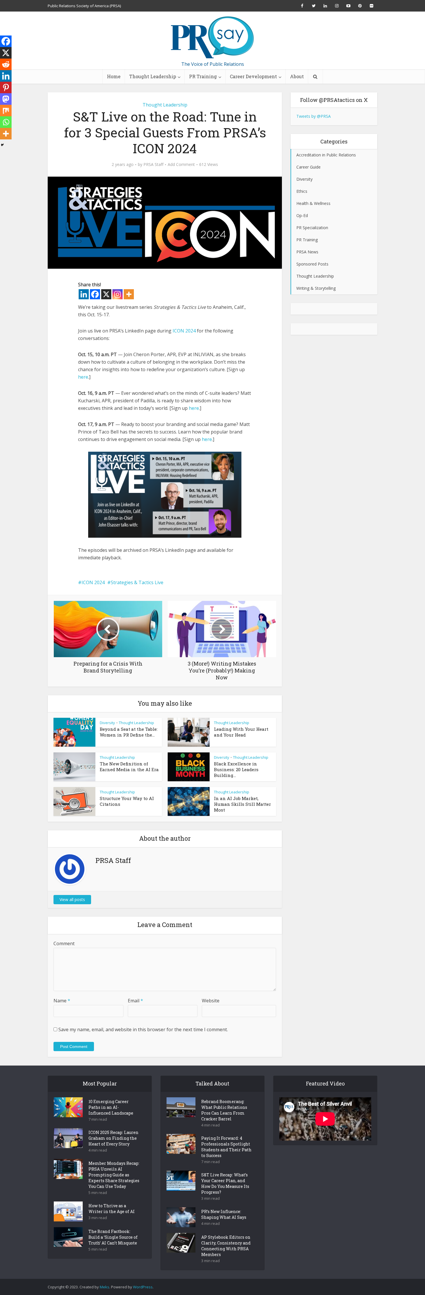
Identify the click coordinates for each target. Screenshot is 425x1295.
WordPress (143, 1287)
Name (61, 1000)
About (297, 76)
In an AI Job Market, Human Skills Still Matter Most (242, 804)
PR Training (203, 76)
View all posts (72, 899)
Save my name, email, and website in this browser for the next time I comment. (143, 1029)
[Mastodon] (6, 99)
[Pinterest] (6, 87)
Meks (104, 1287)
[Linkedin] (84, 294)
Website (210, 1000)
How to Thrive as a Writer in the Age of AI (111, 1208)
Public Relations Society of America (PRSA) (84, 5)
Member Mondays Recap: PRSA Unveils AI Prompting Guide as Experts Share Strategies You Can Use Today (113, 1175)
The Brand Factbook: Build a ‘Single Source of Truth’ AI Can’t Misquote (113, 1237)
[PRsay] (212, 37)
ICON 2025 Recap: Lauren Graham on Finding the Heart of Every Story (113, 1138)
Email (135, 1000)
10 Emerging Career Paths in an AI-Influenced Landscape (110, 1107)
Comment (64, 943)
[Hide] (2, 145)
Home (114, 76)
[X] (106, 294)
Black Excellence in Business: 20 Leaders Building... (236, 769)
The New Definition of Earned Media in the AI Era (129, 766)
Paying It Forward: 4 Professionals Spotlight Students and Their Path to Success (226, 1146)
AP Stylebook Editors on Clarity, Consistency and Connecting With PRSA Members (226, 1245)
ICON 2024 (184, 331)
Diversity (107, 722)
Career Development (253, 76)
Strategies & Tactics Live (137, 582)
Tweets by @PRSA (313, 116)
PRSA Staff (153, 164)
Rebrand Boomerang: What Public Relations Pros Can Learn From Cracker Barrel (224, 1110)
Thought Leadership (152, 76)
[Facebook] (95, 294)
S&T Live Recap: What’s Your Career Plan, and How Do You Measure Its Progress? (225, 1183)
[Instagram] (117, 294)
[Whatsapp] (6, 122)
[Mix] (6, 110)
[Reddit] (6, 64)
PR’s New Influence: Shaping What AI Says (223, 1214)
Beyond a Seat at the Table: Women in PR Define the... (129, 732)
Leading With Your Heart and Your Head (241, 732)
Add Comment (181, 164)
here (83, 377)
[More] (129, 294)
